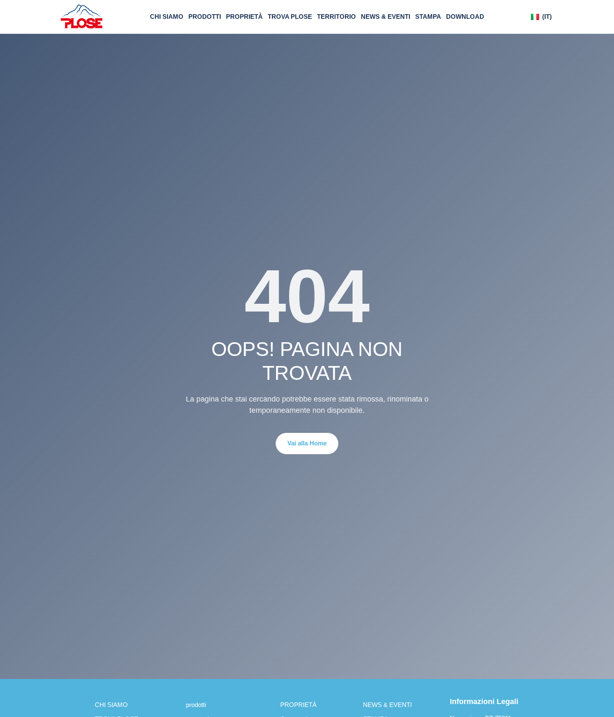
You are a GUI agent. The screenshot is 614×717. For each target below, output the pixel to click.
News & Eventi (385, 16)
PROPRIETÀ (298, 704)
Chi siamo (166, 16)
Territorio (336, 16)
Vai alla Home (307, 443)
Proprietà (244, 16)
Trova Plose (290, 16)
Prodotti (204, 16)
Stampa (428, 16)
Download (465, 16)
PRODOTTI (196, 704)
